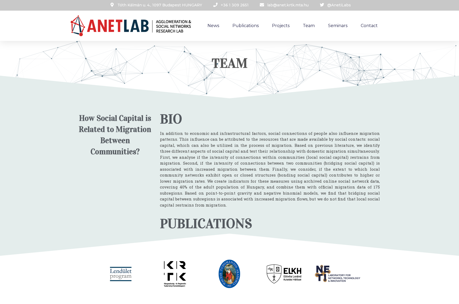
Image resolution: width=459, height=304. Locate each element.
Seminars (337, 25)
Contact (369, 25)
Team (309, 25)
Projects (281, 25)
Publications (245, 25)
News (213, 25)
